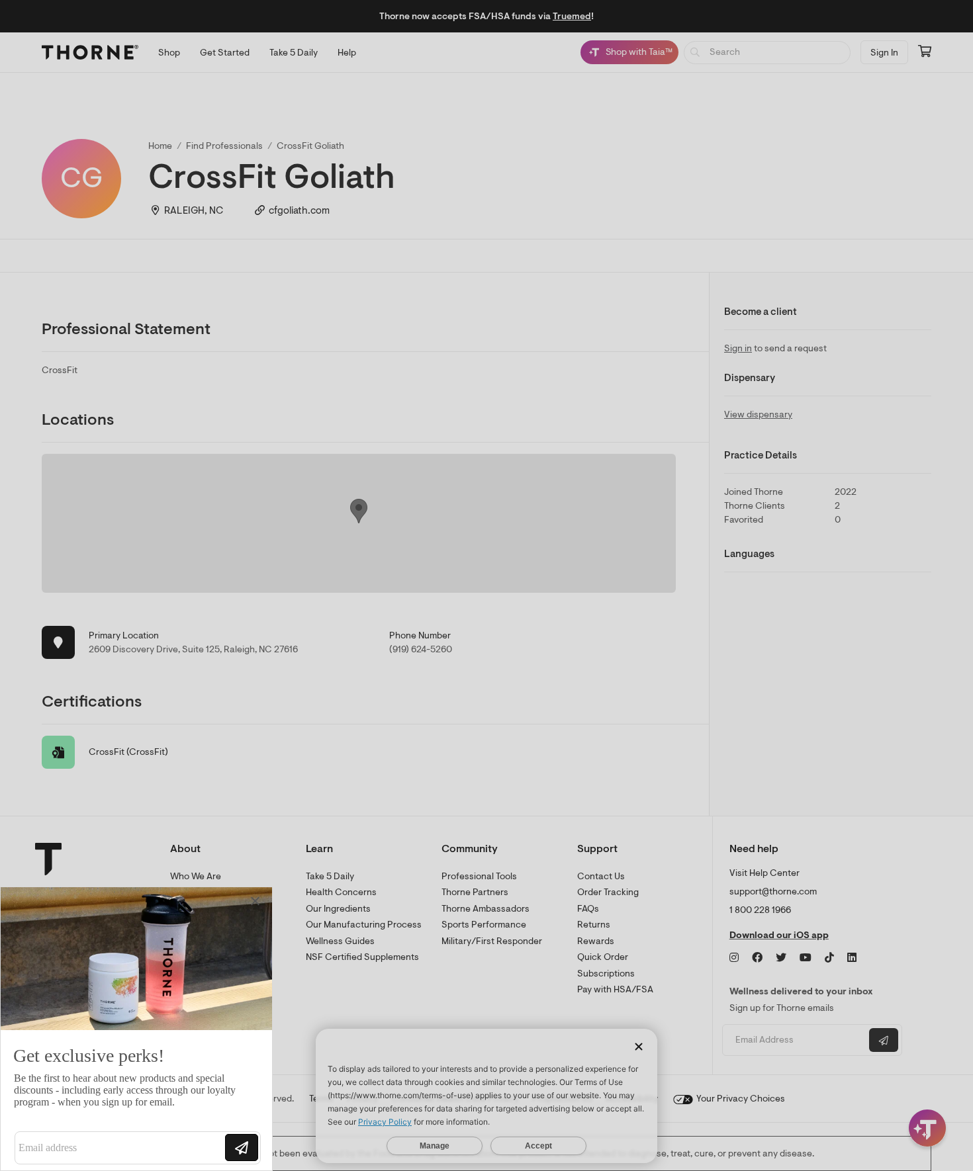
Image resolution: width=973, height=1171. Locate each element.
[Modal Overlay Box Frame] (136, 1029)
